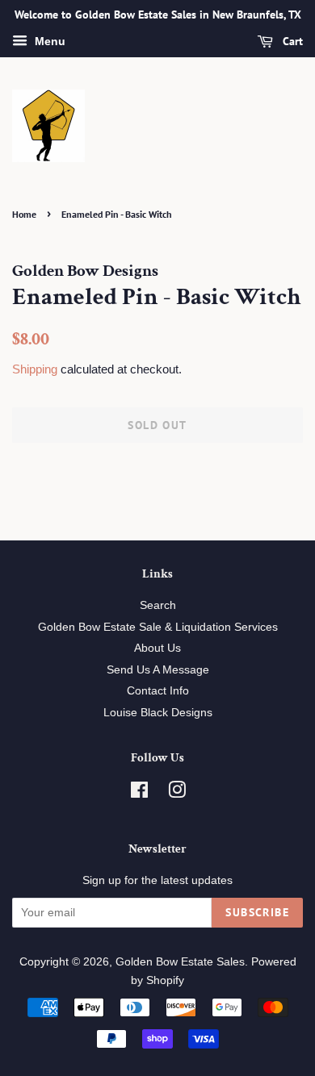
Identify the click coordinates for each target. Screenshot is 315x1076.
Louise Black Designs (157, 713)
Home (24, 214)
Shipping (34, 369)
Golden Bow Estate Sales (180, 962)
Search (158, 605)
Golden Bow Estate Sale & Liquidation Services (158, 627)
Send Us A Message (158, 670)
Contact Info (158, 691)
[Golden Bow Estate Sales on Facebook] (139, 793)
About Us (157, 648)
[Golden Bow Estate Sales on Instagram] (177, 793)
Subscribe (257, 912)
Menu (48, 41)
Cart (291, 41)
